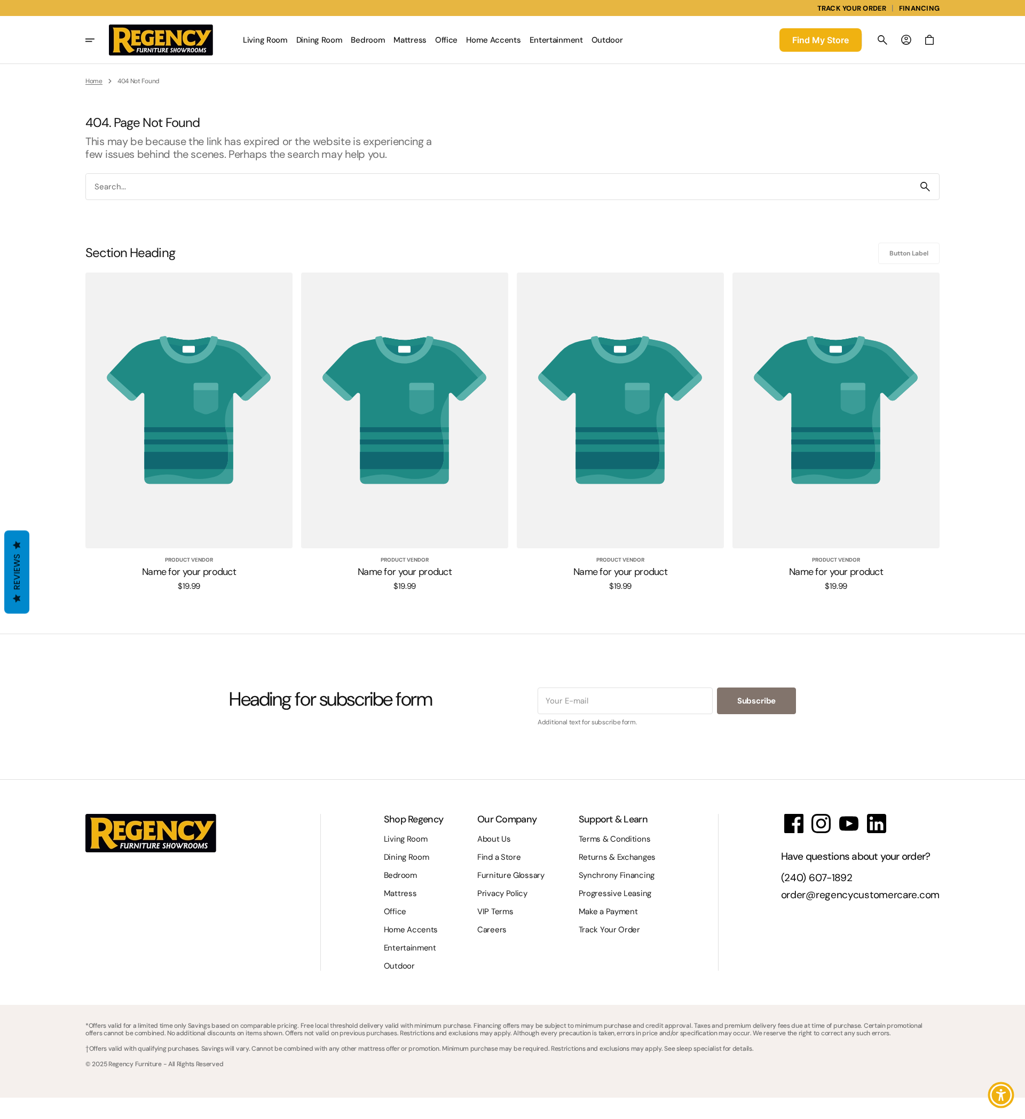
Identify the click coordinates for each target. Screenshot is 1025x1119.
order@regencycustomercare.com (860, 895)
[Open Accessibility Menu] (1001, 1095)
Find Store (820, 40)
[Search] (925, 186)
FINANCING (919, 8)
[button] (882, 40)
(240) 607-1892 (817, 878)
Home (93, 81)
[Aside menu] (97, 40)
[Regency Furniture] (161, 40)
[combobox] (498, 186)
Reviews (17, 572)
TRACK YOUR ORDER (852, 8)
